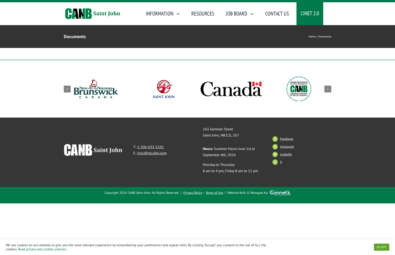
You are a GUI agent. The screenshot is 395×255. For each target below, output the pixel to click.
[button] (67, 89)
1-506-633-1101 (150, 147)
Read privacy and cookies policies (42, 249)
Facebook (286, 139)
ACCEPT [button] (382, 247)
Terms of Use (214, 193)
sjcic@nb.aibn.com (152, 153)
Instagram (287, 147)
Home (312, 36)
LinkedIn (286, 154)
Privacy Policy (192, 193)
